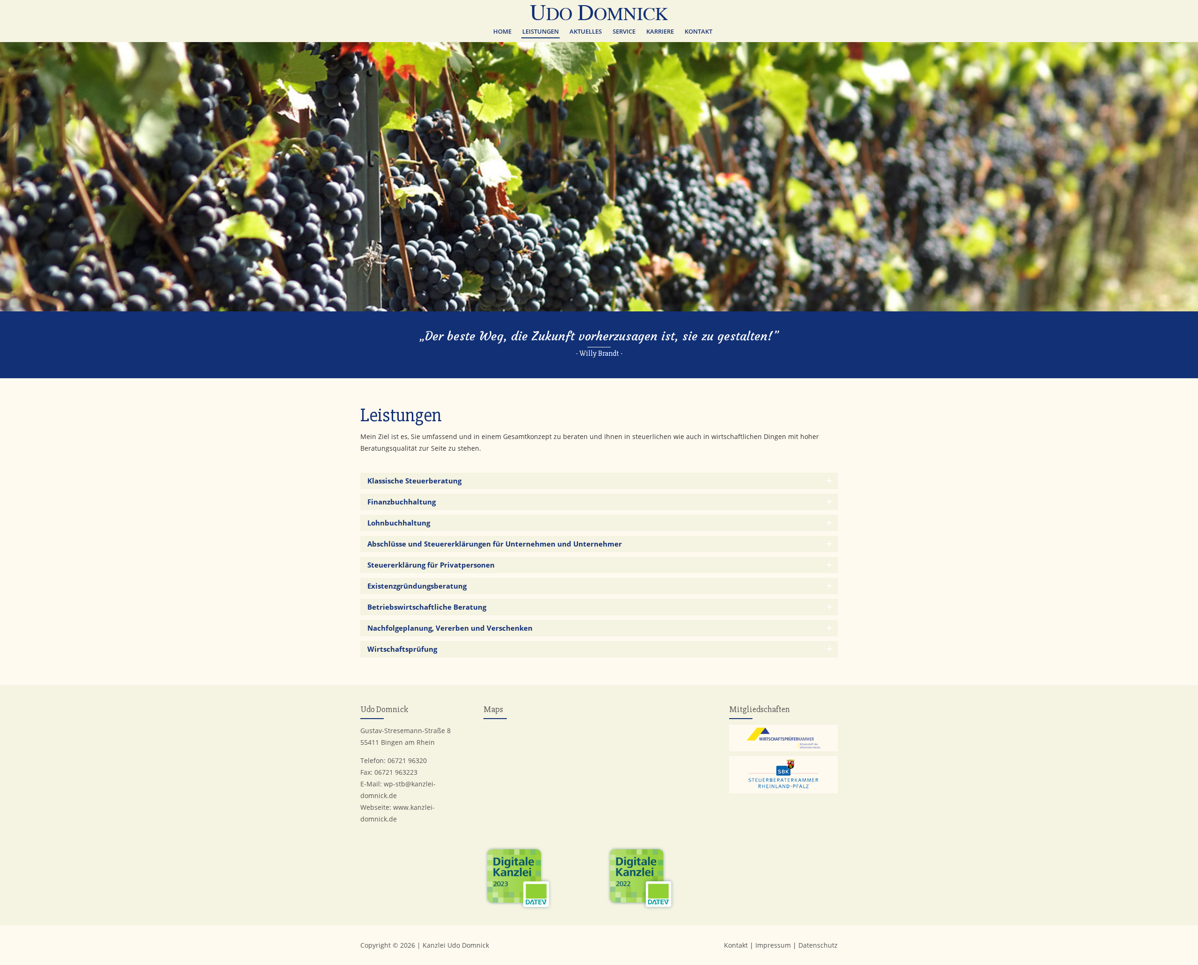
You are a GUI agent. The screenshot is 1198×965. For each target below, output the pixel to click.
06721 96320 (407, 760)
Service (624, 31)
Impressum (773, 945)
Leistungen (540, 31)
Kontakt (698, 31)
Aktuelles (586, 31)
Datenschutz (818, 945)
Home (502, 31)
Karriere (660, 31)
